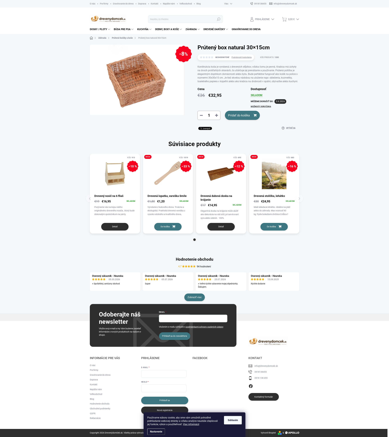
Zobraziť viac (195, 297)
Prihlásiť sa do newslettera (174, 336)
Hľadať (218, 19)
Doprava (142, 3)
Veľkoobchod (185, 3)
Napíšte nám (169, 3)
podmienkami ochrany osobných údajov (204, 327)
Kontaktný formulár (263, 397)
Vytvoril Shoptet (268, 433)
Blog (198, 3)
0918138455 (261, 372)
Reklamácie (95, 418)
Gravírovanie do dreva (123, 3)
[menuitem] (100, 29)
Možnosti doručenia (261, 106)
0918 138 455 (261, 378)
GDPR (92, 413)
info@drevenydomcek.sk (266, 366)
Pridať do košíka (239, 115)
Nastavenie (156, 431)
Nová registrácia (164, 410)
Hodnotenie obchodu (194, 259)
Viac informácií (191, 424)
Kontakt (154, 3)
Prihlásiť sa (164, 400)
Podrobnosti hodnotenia (242, 57)
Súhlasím (233, 420)
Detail (114, 226)
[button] (194, 240)
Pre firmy (104, 3)
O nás (92, 3)
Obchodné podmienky (100, 408)
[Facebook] (250, 385)
